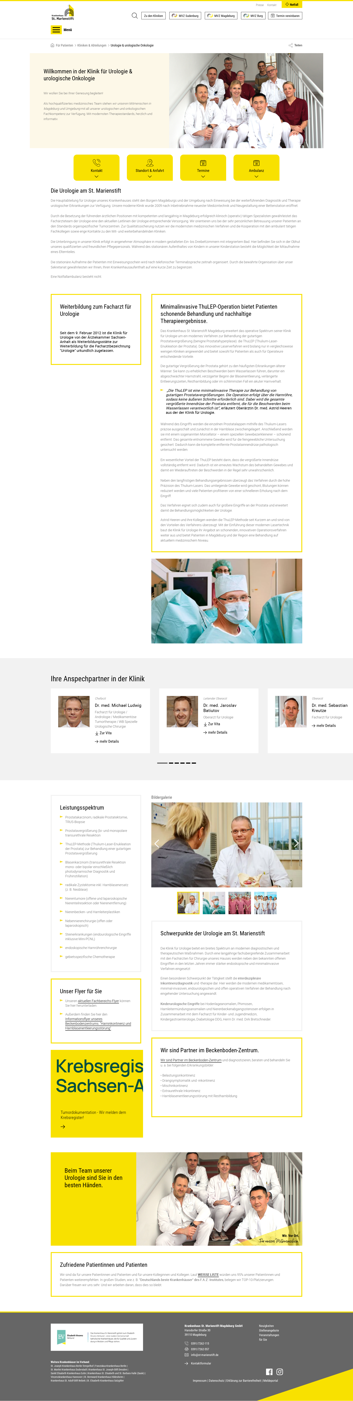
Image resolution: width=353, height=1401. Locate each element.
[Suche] (134, 15)
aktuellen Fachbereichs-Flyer (98, 1001)
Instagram (280, 1372)
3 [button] (177, 763)
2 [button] (171, 763)
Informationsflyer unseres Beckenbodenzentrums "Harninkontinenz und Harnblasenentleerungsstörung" (98, 1023)
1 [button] (162, 763)
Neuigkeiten (266, 1326)
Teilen (298, 45)
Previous (156, 842)
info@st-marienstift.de (204, 1355)
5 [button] (188, 763)
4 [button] (182, 763)
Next (295, 841)
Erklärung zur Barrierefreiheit (243, 1380)
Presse (260, 5)
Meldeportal (270, 1380)
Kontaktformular (201, 1363)
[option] (100, 720)
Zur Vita (106, 733)
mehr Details (109, 741)
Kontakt (272, 5)
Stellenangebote (269, 1330)
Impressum (200, 1380)
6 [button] (194, 763)
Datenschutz (216, 1380)
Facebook (269, 1372)
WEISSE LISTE (208, 1274)
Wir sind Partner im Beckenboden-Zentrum (191, 1060)
